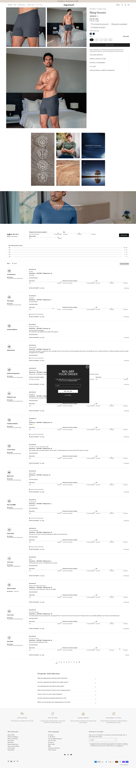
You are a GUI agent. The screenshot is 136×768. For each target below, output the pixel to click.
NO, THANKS (68, 395)
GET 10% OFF (68, 391)
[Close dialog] (87, 367)
